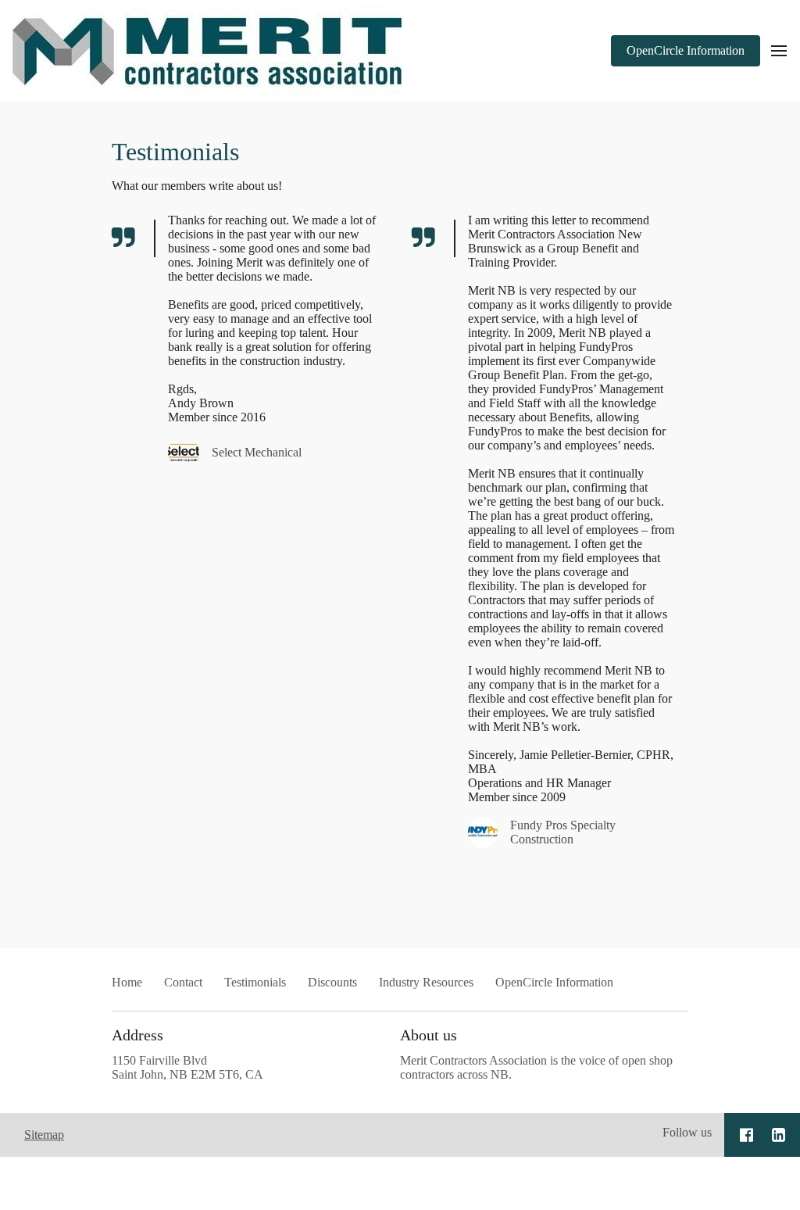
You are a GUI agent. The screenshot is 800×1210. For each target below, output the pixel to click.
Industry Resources (426, 982)
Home (127, 982)
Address (137, 1035)
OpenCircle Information (554, 982)
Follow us (687, 1132)
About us (428, 1035)
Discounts (332, 982)
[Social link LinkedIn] (778, 1135)
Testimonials (175, 152)
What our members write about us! (197, 185)
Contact (183, 982)
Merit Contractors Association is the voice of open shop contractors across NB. (536, 1067)
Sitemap (44, 1134)
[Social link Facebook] (746, 1135)
